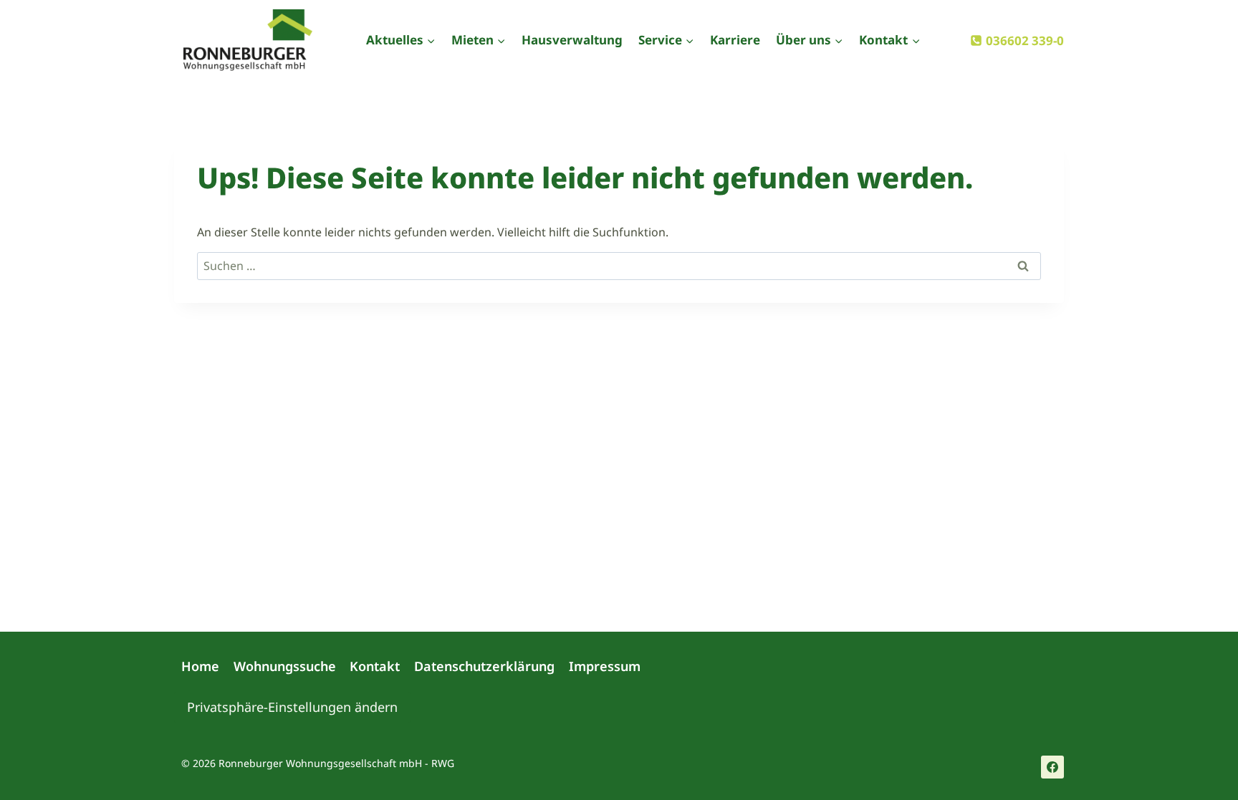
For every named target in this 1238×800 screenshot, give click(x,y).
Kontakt (375, 666)
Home (200, 666)
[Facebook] (1052, 767)
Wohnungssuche (285, 666)
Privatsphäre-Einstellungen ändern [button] (292, 706)
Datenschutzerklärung (484, 666)
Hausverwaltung (572, 40)
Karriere (735, 40)
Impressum (604, 666)
